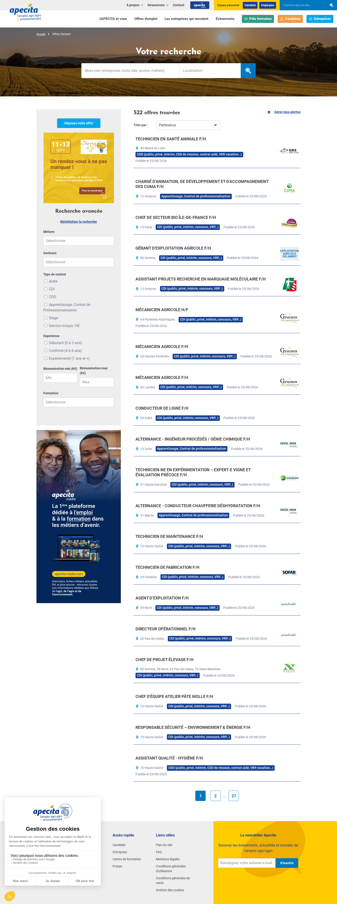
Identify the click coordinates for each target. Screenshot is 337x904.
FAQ (159, 852)
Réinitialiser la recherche (78, 221)
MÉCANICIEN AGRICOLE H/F (161, 309)
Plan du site (164, 845)
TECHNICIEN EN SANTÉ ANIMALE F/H (170, 138)
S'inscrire (287, 863)
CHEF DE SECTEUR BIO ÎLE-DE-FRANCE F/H (175, 217)
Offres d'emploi (145, 19)
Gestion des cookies (170, 890)
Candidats (293, 19)
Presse (117, 866)
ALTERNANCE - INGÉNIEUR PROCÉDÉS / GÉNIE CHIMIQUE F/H (192, 439)
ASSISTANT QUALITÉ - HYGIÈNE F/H (169, 758)
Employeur (267, 5)
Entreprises (322, 19)
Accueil (40, 34)
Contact (178, 5)
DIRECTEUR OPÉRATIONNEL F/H (165, 628)
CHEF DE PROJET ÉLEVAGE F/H (164, 659)
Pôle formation (260, 19)
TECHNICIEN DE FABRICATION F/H (167, 567)
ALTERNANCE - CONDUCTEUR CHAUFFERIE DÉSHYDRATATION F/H (197, 505)
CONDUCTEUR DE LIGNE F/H (161, 408)
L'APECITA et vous (113, 19)
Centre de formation (127, 859)
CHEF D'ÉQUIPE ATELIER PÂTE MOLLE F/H (174, 696)
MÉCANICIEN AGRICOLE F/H (161, 346)
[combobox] (210, 70)
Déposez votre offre (78, 123)
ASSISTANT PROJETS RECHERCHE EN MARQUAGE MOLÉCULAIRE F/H (200, 279)
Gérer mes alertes (287, 112)
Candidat (250, 5)
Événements (225, 19)
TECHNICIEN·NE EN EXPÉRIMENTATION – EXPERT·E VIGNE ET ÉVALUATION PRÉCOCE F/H (193, 472)
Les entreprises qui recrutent (186, 19)
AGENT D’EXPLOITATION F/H (162, 598)
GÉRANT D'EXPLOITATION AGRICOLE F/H (173, 248)
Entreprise (120, 852)
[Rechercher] (331, 5)
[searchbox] (301, 5)
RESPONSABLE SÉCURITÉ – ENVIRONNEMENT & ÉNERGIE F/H (192, 727)
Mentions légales (168, 859)
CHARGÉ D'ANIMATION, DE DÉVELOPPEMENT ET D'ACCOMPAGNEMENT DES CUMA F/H (201, 184)
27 (234, 795)
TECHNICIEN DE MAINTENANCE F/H (169, 536)
